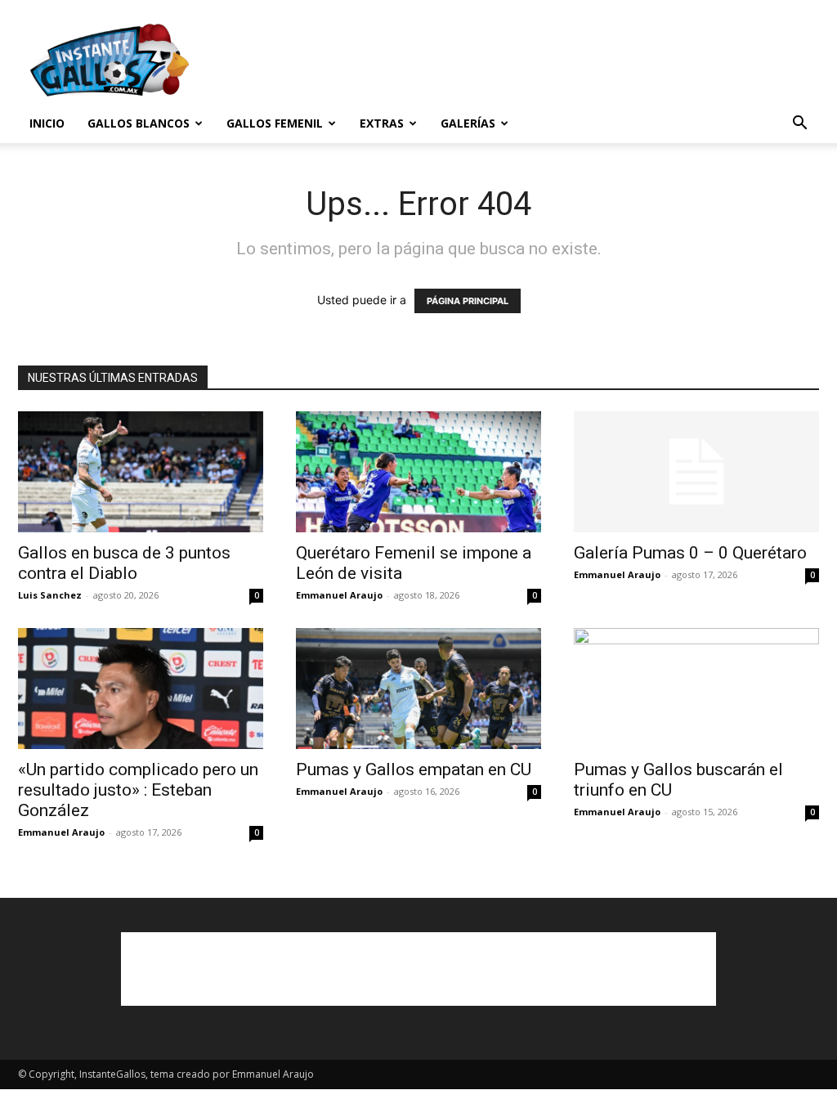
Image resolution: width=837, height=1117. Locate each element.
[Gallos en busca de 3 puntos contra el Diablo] (140, 471)
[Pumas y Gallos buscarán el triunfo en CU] (696, 688)
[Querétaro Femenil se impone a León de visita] (418, 471)
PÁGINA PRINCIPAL (467, 301)
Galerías (468, 123)
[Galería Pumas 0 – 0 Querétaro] (696, 471)
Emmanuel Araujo (339, 595)
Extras (382, 123)
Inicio (47, 123)
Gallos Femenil (274, 123)
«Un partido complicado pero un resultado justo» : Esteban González (138, 790)
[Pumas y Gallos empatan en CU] (418, 688)
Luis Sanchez (50, 595)
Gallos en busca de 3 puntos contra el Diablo (124, 563)
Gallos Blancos (138, 123)
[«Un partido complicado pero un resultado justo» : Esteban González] (140, 688)
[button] (799, 124)
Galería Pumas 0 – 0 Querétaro (690, 553)
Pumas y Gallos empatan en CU (413, 769)
